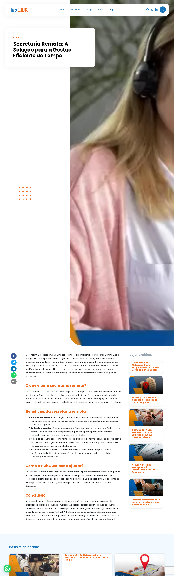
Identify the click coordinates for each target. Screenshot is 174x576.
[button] (7, 568)
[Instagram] (152, 9)
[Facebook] (147, 9)
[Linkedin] (156, 9)
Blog (89, 9)
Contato (101, 9)
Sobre (63, 9)
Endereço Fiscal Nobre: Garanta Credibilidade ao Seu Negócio (144, 400)
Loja (112, 9)
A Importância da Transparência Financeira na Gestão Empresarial (143, 468)
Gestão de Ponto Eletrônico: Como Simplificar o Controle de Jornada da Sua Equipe (145, 366)
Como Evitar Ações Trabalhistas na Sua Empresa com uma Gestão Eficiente (143, 433)
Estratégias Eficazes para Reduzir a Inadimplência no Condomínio (146, 502)
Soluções (75, 9)
